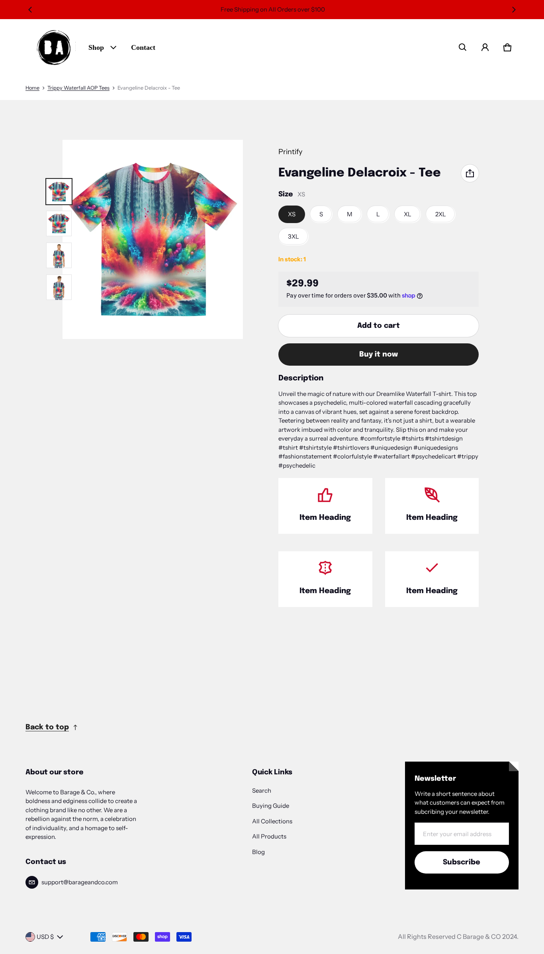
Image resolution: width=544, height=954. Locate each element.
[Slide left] (30, 9)
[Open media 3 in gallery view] (59, 223)
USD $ (45, 936)
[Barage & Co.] (54, 47)
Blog (258, 852)
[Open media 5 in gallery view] (59, 287)
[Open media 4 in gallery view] (59, 255)
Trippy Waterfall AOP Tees (78, 88)
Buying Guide (270, 805)
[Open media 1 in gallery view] (59, 191)
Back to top (47, 727)
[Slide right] (514, 9)
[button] (463, 47)
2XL (440, 214)
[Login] (485, 47)
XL (407, 214)
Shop (96, 47)
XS (291, 214)
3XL (293, 236)
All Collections (272, 821)
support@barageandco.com (79, 882)
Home (32, 88)
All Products (269, 836)
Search (261, 790)
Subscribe (461, 862)
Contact (143, 47)
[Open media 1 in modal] (153, 239)
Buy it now (378, 354)
